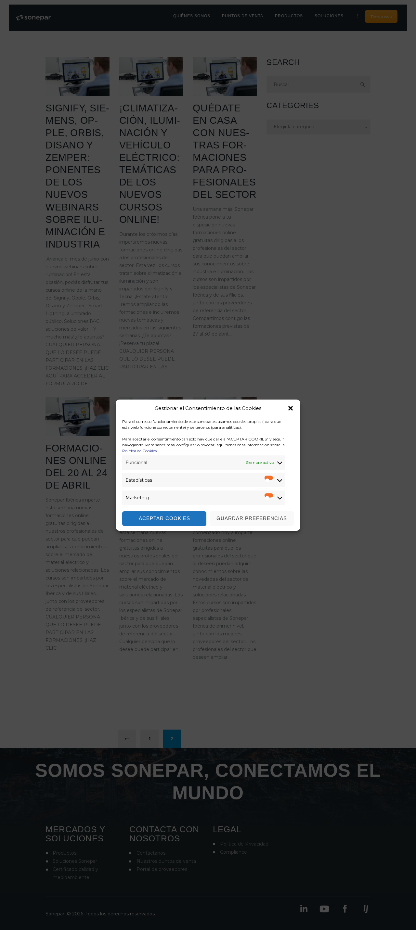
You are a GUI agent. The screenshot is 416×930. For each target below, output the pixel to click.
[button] (290, 408)
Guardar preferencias (251, 518)
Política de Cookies (139, 450)
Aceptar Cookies (164, 518)
